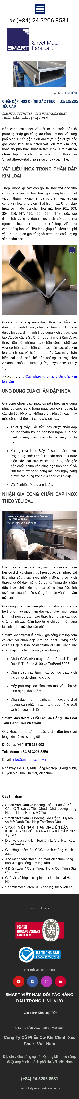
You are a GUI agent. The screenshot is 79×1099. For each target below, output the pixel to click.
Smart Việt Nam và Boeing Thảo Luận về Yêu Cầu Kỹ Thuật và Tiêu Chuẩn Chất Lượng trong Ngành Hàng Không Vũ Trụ (40, 808)
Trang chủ (55, 93)
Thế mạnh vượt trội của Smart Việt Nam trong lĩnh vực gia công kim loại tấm (39, 861)
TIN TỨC (71, 93)
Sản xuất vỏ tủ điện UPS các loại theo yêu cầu (39, 887)
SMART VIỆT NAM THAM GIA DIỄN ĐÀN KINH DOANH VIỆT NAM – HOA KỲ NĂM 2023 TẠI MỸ (41, 831)
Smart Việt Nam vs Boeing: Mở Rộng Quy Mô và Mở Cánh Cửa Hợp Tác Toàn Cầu (39, 820)
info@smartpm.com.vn (29, 759)
